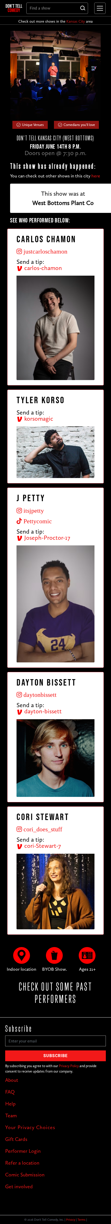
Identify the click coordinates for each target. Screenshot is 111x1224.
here (95, 176)
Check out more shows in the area (55, 21)
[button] (99, 8)
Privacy (70, 1219)
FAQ (10, 1092)
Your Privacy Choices (30, 1127)
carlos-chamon (42, 268)
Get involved (19, 1186)
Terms (81, 1219)
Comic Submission (25, 1175)
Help (10, 1104)
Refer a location (22, 1163)
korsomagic (38, 418)
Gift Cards (16, 1139)
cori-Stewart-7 (42, 845)
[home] (14, 8)
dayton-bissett (42, 711)
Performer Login (23, 1151)
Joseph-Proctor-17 (46, 537)
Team (11, 1115)
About (11, 1080)
